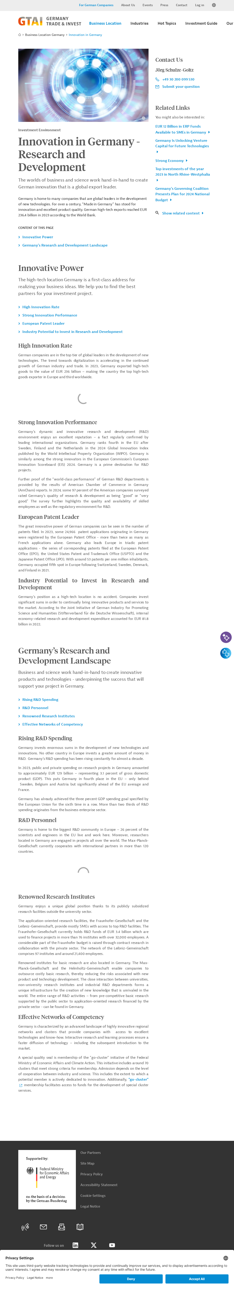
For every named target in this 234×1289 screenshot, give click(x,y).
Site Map (87, 1163)
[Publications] (80, 1227)
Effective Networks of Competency (52, 724)
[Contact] (43, 1227)
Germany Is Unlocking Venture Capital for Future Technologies (182, 143)
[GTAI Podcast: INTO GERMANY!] (25, 1227)
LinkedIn (75, 1245)
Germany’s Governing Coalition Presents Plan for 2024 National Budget (182, 194)
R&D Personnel (35, 708)
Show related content (181, 213)
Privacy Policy (91, 1174)
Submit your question (181, 86)
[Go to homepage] (49, 24)
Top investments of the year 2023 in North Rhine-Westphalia (182, 172)
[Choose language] (214, 5)
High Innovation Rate (40, 307)
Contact (181, 5)
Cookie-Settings (93, 1196)
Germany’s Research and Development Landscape (65, 245)
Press (164, 5)
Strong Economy (170, 160)
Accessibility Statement (98, 1185)
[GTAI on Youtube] (112, 1245)
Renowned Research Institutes (48, 716)
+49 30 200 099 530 (178, 79)
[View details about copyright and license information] (144, 118)
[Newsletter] (62, 1227)
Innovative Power (37, 237)
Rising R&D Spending (40, 699)
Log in (199, 5)
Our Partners (90, 1153)
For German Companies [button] (96, 5)
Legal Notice (90, 1206)
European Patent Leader (43, 323)
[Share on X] (94, 1245)
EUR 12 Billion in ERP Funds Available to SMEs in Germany (181, 129)
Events (148, 5)
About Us (128, 5)
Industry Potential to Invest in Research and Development (72, 332)
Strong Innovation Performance (49, 315)
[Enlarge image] (83, 85)
